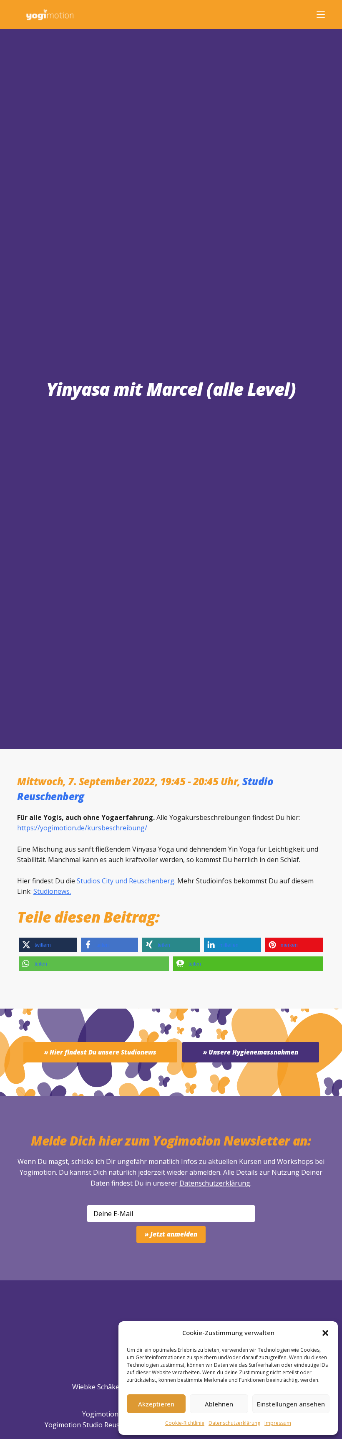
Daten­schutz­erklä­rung (234, 1422)
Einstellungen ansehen (291, 1404)
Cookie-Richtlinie (184, 1422)
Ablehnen (219, 1404)
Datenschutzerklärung (214, 1183)
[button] (325, 1333)
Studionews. (52, 891)
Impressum (277, 1422)
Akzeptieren (156, 1404)
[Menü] (321, 14)
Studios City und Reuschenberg (125, 880)
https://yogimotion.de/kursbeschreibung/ (82, 827)
